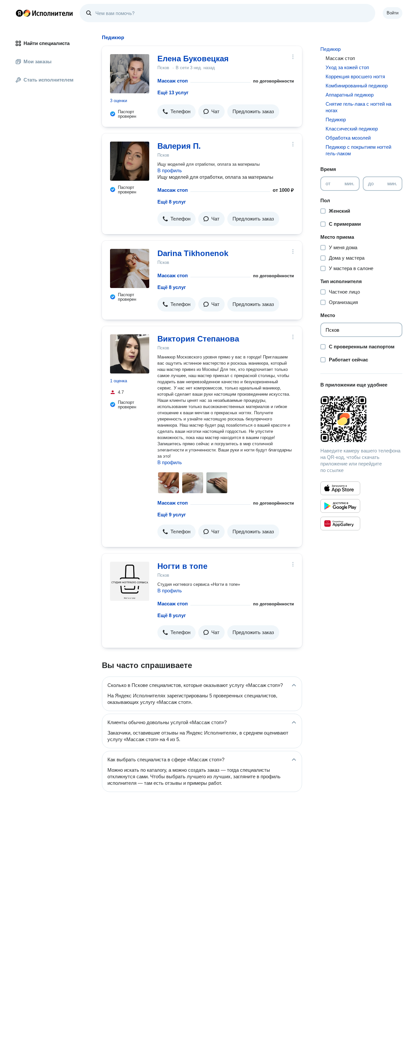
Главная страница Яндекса (19, 13)
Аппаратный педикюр (350, 95)
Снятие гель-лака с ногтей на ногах (358, 107)
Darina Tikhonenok (192, 253)
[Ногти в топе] (129, 581)
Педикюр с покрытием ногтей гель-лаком (358, 150)
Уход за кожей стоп (347, 67)
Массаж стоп (172, 81)
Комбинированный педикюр (357, 85)
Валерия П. (179, 146)
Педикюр (330, 49)
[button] (176, 111)
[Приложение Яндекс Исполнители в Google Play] (340, 506)
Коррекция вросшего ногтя (355, 76)
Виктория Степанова (198, 338)
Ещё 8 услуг (171, 202)
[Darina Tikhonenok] (129, 268)
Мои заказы (38, 61)
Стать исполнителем (48, 80)
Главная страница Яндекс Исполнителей (44, 13)
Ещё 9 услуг (171, 514)
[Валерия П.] (129, 161)
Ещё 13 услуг (172, 92)
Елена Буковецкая (193, 58)
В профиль (169, 170)
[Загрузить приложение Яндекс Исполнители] (361, 419)
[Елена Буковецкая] (129, 73)
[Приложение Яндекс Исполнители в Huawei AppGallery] (340, 523)
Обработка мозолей (348, 138)
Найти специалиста (47, 43)
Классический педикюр (352, 128)
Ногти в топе (182, 566)
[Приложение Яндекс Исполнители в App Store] (340, 488)
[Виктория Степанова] (129, 353)
